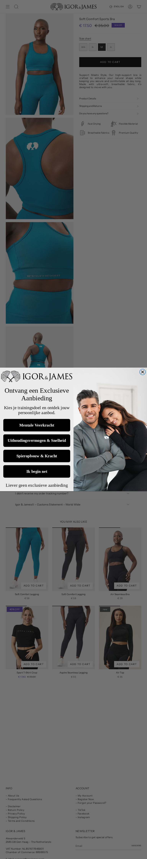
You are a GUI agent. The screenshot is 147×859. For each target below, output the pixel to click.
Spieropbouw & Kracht (36, 456)
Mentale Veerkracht (36, 425)
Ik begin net (36, 471)
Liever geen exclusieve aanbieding (37, 485)
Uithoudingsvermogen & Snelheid (37, 440)
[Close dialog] (143, 372)
